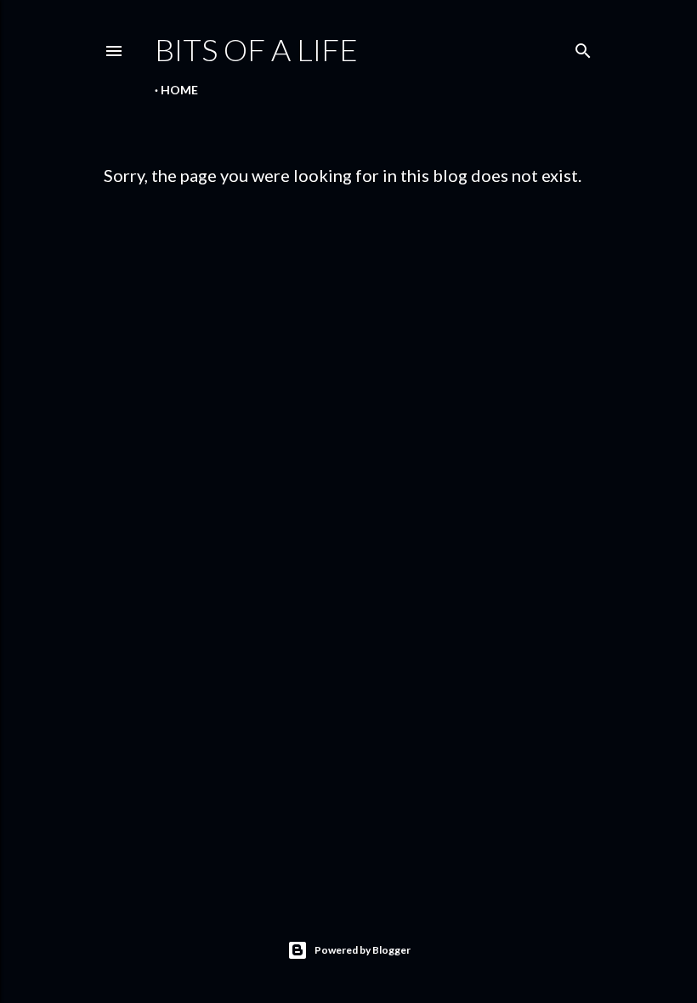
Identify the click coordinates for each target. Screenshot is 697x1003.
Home (179, 89)
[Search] (583, 47)
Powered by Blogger (362, 950)
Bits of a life (256, 49)
